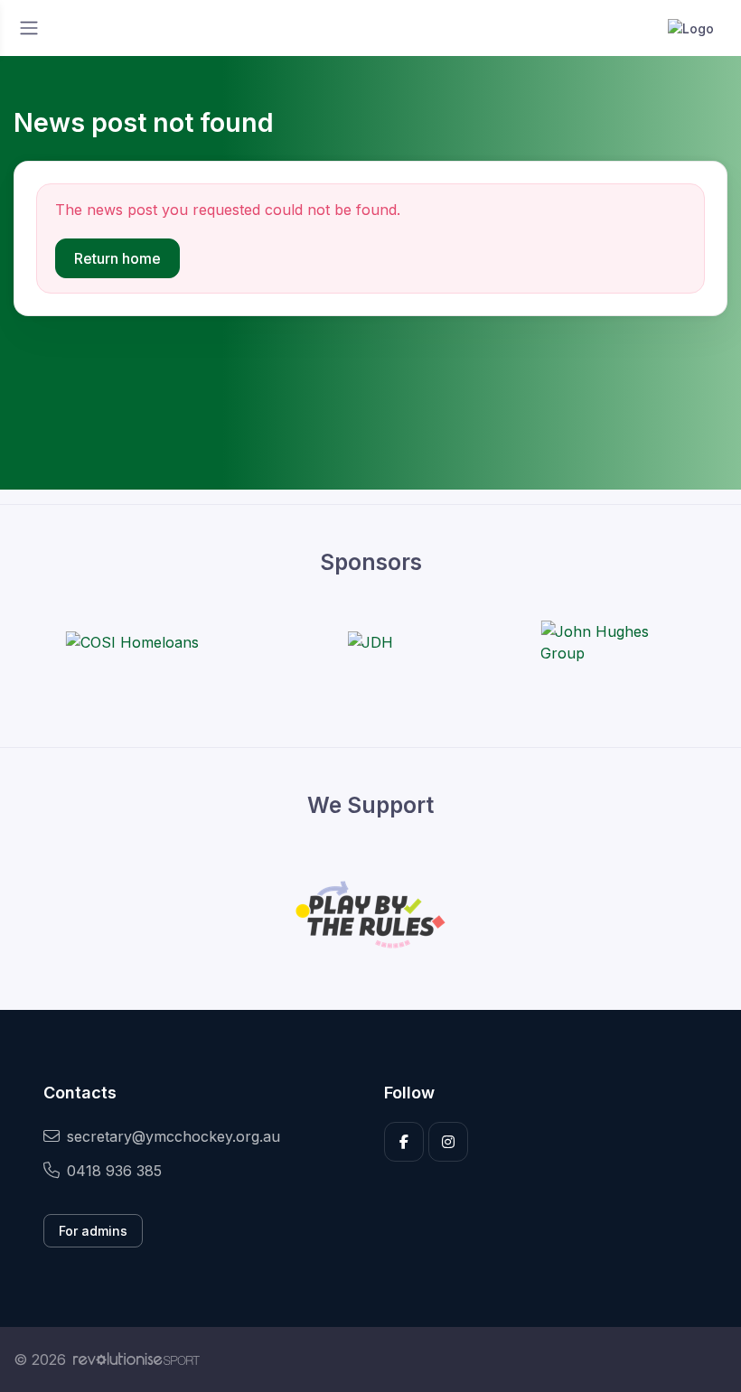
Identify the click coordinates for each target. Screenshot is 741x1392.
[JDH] (370, 642)
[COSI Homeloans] (132, 642)
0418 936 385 (114, 1171)
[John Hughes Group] (608, 642)
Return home (117, 258)
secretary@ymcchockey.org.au (173, 1136)
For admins (93, 1230)
